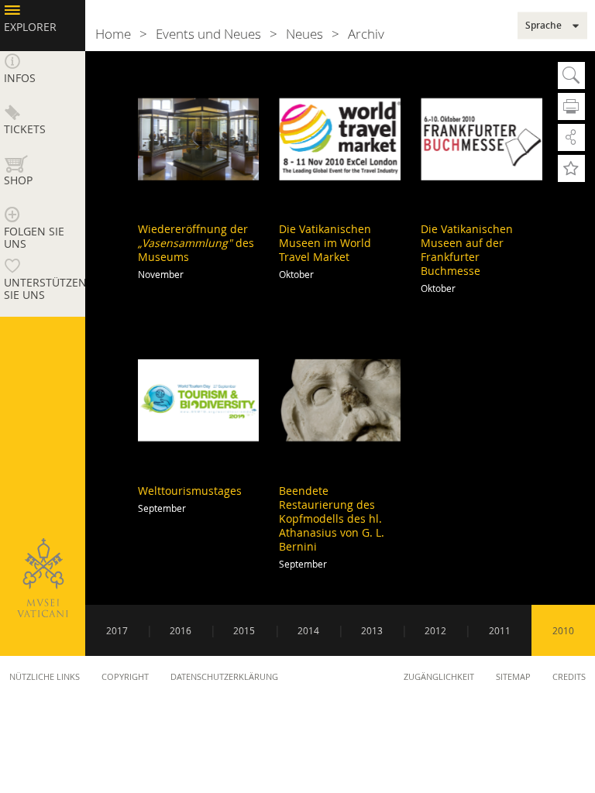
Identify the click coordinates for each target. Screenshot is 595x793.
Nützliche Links (44, 676)
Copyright (125, 676)
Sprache (543, 25)
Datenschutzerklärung (224, 676)
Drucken (571, 106)
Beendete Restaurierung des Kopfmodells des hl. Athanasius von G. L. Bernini (331, 518)
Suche (571, 75)
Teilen (571, 137)
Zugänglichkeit (439, 676)
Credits (569, 676)
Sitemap (513, 676)
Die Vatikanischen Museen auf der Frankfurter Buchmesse (467, 249)
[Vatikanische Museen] (42, 577)
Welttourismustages (190, 490)
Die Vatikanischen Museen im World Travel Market (325, 242)
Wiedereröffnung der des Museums (196, 242)
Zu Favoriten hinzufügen (571, 168)
